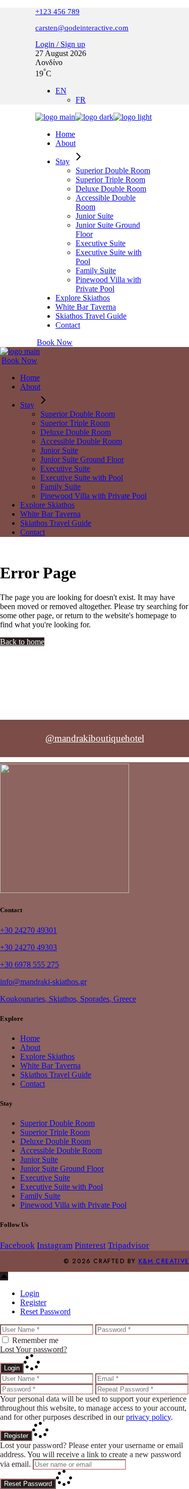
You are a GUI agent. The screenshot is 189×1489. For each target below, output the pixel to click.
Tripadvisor (128, 1245)
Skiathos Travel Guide (55, 1074)
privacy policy (148, 1417)
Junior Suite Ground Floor (62, 1168)
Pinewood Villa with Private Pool (73, 1205)
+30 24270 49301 (28, 930)
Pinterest (90, 1245)
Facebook (17, 1245)
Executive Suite (45, 1177)
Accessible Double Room (61, 1150)
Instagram (55, 1245)
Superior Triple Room (55, 1132)
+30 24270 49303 (28, 947)
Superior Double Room (57, 1123)
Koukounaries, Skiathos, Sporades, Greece (68, 999)
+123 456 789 (57, 12)
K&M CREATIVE (164, 1261)
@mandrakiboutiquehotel (94, 738)
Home (30, 1038)
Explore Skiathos (47, 1056)
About (30, 1047)
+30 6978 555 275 (29, 964)
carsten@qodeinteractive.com (82, 28)
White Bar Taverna (50, 1065)
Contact (32, 1083)
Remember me (35, 1340)
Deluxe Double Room (55, 1141)
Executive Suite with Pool (61, 1186)
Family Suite (40, 1196)
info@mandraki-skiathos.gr (43, 981)
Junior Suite (39, 1159)
